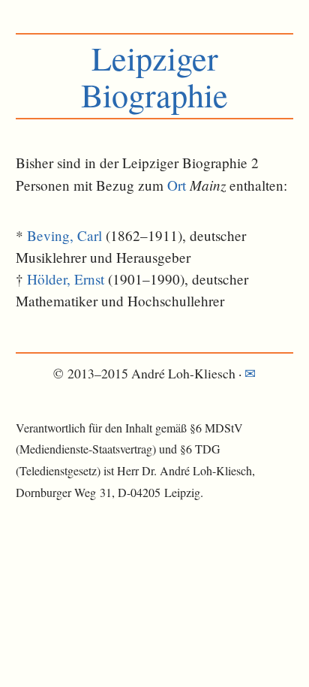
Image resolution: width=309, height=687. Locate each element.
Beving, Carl (64, 235)
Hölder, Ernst (65, 279)
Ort (176, 185)
